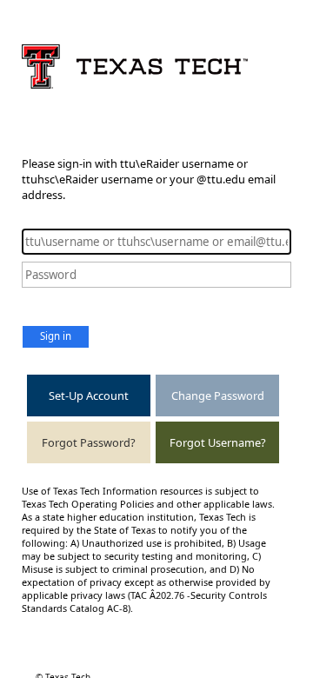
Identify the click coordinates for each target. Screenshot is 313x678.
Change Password (217, 395)
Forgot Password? (89, 442)
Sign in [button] (55, 335)
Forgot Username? (218, 442)
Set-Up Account (89, 395)
